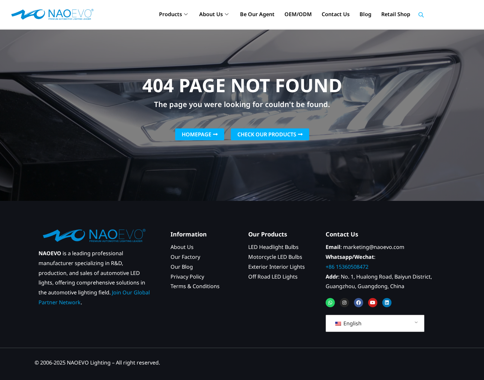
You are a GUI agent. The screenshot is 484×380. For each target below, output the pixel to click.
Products (170, 14)
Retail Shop (395, 14)
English (352, 323)
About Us (211, 14)
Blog (365, 14)
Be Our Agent (257, 14)
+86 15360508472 (347, 266)
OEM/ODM (298, 14)
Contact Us (336, 14)
